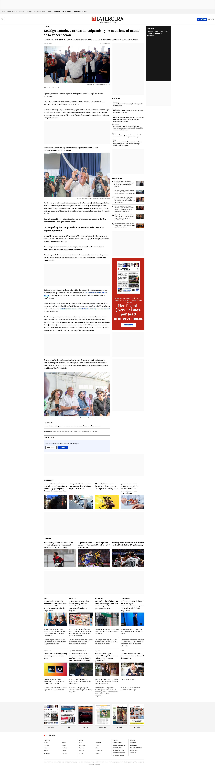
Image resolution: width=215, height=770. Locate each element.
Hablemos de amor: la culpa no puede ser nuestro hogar (131, 689)
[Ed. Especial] (102, 725)
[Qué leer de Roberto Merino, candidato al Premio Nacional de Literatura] (132, 669)
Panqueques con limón (128, 679)
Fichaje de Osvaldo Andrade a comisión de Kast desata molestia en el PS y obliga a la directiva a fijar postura (124, 184)
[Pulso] (68, 725)
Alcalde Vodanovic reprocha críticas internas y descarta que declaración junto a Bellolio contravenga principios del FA (124, 217)
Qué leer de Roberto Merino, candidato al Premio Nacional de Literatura (128, 111)
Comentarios (56, 88)
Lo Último (57, 11)
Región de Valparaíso (80, 431)
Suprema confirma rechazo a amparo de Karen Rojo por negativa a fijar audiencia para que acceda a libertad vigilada (127, 143)
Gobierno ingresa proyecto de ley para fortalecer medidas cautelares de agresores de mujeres (128, 136)
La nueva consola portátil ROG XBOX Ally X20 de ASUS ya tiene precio (55, 689)
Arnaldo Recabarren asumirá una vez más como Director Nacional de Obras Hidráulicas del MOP (81, 642)
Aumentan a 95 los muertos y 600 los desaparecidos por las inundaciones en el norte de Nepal (106, 681)
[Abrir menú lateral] (2, 19)
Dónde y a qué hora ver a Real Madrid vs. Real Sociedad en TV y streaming (128, 544)
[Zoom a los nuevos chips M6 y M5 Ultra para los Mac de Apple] (55, 669)
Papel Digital (76, 11)
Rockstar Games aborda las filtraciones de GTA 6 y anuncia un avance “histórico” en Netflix (54, 681)
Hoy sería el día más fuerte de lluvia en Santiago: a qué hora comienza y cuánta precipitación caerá (106, 604)
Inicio (3, 11)
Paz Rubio (49, 44)
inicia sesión (51, 447)
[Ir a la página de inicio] (107, 19)
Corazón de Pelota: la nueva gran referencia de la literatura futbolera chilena (132, 631)
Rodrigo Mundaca (62, 431)
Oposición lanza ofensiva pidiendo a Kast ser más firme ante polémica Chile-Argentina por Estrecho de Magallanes (128, 119)
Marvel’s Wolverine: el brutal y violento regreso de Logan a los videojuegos (106, 486)
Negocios (21, 11)
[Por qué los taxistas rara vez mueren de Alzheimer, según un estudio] (81, 502)
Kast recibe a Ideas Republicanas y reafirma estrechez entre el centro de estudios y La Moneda (125, 225)
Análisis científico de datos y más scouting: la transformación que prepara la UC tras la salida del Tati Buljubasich (132, 606)
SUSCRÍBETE (128, 325)
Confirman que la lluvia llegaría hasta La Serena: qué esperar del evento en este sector (107, 631)
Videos (50, 11)
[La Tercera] (51, 725)
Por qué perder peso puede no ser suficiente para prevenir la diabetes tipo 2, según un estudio (106, 642)
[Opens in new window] (85, 725)
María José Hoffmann (92, 431)
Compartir (47, 88)
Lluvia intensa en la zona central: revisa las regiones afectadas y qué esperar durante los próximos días (55, 487)
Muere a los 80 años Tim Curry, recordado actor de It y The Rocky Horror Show (80, 681)
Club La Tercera (66, 11)
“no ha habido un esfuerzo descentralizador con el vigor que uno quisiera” (84, 309)
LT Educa (84, 11)
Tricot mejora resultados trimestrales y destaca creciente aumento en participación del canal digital (79, 606)
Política (8, 11)
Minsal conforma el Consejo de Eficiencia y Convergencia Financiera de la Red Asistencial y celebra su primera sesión (128, 128)
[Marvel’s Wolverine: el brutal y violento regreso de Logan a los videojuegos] (107, 502)
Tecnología (29, 11)
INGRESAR (211, 19)
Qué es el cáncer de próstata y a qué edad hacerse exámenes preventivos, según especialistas (130, 488)
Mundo (44, 11)
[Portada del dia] (128, 293)
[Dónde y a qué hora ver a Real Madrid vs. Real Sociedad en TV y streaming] (128, 558)
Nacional (14, 11)
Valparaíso (70, 431)
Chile (45, 598)
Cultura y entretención (77, 651)
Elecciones (53, 431)
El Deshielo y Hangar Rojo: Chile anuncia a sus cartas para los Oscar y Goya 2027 (80, 690)
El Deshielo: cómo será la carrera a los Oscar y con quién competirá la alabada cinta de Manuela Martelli (79, 657)
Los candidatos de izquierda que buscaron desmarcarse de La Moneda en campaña (73, 426)
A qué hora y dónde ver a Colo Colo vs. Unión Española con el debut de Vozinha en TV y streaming (58, 545)
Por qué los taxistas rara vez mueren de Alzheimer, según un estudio (80, 486)
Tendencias (99, 598)
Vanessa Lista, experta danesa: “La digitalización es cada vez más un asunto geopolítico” (106, 657)
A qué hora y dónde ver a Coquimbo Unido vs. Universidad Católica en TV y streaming (94, 545)
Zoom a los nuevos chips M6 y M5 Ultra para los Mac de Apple (128, 104)
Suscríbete (63, 447)
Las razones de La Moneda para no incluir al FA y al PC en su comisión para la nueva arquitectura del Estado (124, 191)
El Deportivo (37, 11)
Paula (123, 651)
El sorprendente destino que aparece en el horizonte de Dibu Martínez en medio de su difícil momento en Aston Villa (132, 643)
